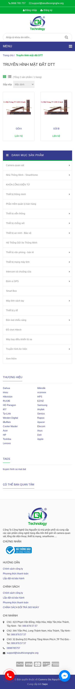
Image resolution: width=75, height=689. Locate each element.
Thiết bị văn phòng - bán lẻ (20, 252)
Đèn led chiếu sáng (16, 320)
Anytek (40, 409)
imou (5, 392)
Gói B (56, 128)
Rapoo (40, 418)
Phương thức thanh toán (15, 573)
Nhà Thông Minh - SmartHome (22, 175)
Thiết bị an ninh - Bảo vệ (18, 233)
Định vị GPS (12, 281)
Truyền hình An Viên (16, 349)
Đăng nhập (31, 10)
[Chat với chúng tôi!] (64, 676)
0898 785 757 (18, 3)
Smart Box (11, 291)
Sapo (45, 684)
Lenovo (7, 443)
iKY (5, 409)
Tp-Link (7, 413)
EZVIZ (40, 401)
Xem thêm (11, 358)
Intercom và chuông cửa (18, 271)
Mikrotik (41, 388)
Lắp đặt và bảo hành (13, 578)
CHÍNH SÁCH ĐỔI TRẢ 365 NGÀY (21, 607)
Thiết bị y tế (12, 310)
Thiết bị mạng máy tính (18, 262)
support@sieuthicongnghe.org (48, 3)
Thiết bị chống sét (15, 223)
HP (4, 435)
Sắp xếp (7, 84)
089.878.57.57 (30, 626)
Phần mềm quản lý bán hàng (21, 204)
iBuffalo (7, 422)
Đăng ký (47, 10)
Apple (40, 439)
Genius (41, 413)
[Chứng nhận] (18, 550)
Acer (5, 430)
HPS (39, 396)
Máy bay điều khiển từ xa (19, 339)
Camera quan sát (15, 165)
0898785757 (13, 648)
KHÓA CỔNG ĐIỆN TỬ (18, 184)
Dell (39, 435)
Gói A (19, 128)
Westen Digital (10, 418)
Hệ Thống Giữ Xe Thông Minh (21, 242)
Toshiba (7, 439)
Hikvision (7, 396)
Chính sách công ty (13, 568)
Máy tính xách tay (15, 300)
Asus (39, 430)
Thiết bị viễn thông (15, 213)
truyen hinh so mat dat (14, 469)
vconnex (41, 392)
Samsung (42, 405)
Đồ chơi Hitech (14, 329)
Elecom (41, 426)
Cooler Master (10, 426)
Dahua (6, 388)
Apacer (41, 422)
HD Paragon (9, 405)
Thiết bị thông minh (16, 194)
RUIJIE (6, 401)
